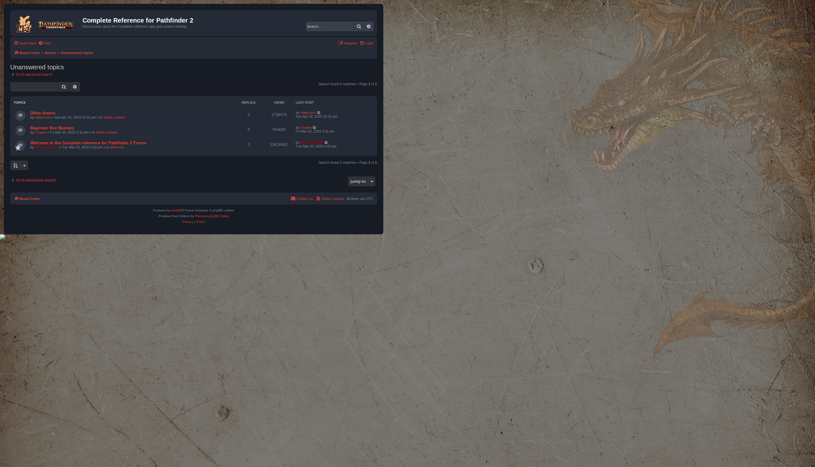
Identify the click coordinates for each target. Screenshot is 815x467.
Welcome (117, 147)
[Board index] (47, 23)
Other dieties (42, 113)
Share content (114, 117)
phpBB (177, 210)
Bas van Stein (46, 147)
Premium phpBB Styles (212, 216)
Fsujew (40, 132)
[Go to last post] (319, 112)
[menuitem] (44, 43)
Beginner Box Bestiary (52, 128)
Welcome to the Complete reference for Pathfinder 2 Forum (88, 143)
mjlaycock (43, 117)
